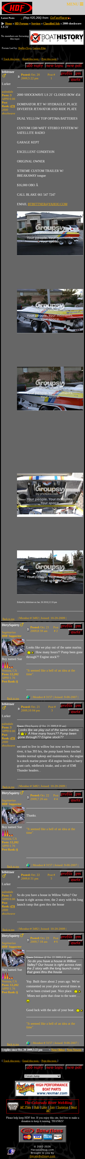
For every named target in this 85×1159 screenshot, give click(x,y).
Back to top (8, 618)
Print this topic (49, 59)
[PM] (78, 74)
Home (8, 23)
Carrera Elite (39, 48)
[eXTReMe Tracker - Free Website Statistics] (11, 1154)
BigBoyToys (24, 48)
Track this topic (11, 59)
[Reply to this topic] (34, 66)
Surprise (62, 1107)
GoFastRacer (47, 17)
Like (44, 1107)
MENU (73, 4)
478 (12, 106)
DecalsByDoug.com (42, 1156)
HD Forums (22, 23)
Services (36, 23)
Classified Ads (51, 23)
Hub (36, 1107)
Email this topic (30, 59)
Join (52, 1107)
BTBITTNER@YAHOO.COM (47, 204)
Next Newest (74, 1049)
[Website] (28, 697)
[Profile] (67, 74)
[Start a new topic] (55, 66)
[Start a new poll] (74, 66)
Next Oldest (58, 1049)
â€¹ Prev (25, 1107)
